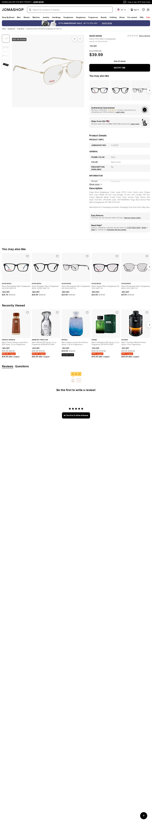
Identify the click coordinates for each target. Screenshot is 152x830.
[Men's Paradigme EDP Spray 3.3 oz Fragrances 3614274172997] (117, 312)
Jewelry (46, 17)
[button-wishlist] (143, 9)
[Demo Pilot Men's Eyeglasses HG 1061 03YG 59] (80, 39)
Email (144, 228)
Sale (148, 17)
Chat (93, 230)
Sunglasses (68, 17)
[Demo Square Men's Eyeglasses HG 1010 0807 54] (117, 256)
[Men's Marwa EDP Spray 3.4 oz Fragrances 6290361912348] (57, 312)
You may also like (99, 75)
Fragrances (93, 17)
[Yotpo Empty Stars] (132, 36)
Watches (36, 17)
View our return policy (132, 218)
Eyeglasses (81, 17)
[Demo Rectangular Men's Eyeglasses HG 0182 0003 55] (27, 256)
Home (4, 29)
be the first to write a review (76, 415)
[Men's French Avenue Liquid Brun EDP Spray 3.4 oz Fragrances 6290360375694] (27, 312)
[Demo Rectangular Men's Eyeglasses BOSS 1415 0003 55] (147, 256)
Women (27, 17)
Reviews (7, 366)
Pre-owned (132, 17)
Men (19, 17)
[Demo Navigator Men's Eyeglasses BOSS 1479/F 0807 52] (57, 256)
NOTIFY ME (120, 67)
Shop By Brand (8, 17)
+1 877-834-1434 (133, 228)
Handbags (56, 17)
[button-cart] (148, 9)
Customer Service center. (116, 230)
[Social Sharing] (74, 39)
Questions (22, 366)
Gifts (142, 17)
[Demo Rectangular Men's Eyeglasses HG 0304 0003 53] (87, 256)
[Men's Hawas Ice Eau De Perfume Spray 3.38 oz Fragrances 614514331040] (87, 312)
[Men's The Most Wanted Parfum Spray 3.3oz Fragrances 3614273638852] (147, 312)
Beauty (104, 17)
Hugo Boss (20, 29)
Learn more (120, 112)
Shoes (122, 17)
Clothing (113, 17)
